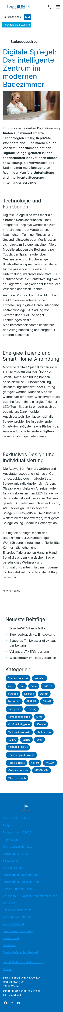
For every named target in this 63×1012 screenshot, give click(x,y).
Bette (34, 686)
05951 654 (15, 994)
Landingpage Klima (15, 853)
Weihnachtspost (13, 924)
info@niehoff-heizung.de (26, 990)
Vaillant (35, 762)
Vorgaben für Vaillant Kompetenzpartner (30, 896)
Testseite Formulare (16, 818)
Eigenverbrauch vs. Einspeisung (32, 634)
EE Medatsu (11, 860)
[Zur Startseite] (20, 7)
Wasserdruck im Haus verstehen (32, 658)
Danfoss (29, 693)
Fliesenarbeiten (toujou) (18, 910)
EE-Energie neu (13, 867)
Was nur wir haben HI (17, 917)
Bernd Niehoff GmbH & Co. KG (23, 962)
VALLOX (50, 762)
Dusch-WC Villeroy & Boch (28, 628)
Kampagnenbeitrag (19, 716)
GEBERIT (31, 701)
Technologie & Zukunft (17, 24)
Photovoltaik (44, 732)
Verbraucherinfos (18, 770)
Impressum (10, 839)
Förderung (14, 701)
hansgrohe (14, 709)
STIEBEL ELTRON (18, 747)
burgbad (13, 693)
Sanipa (26, 739)
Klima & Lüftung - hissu (18, 889)
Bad (27, 17)
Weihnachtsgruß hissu (17, 846)
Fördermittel (11, 938)
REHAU (12, 739)
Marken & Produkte (19, 732)
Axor (10, 686)
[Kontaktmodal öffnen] (49, 7)
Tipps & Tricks (16, 762)
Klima (39, 716)
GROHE (47, 701)
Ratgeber (9, 825)
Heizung (31, 709)
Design (44, 693)
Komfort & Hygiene (19, 724)
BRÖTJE (47, 686)
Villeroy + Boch (17, 778)
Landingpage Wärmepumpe (21, 874)
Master (7, 969)
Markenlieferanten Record (20, 952)
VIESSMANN (41, 770)
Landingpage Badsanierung (21, 882)
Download (9, 945)
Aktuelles (39, 678)
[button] (58, 7)
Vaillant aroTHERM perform (29, 651)
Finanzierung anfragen (18, 931)
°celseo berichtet (18, 678)
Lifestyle (41, 724)
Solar (40, 739)
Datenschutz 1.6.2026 (17, 832)
